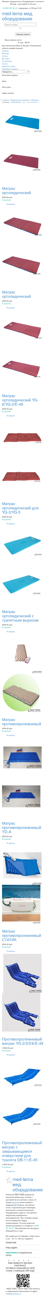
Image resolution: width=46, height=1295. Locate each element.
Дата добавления (32, 102)
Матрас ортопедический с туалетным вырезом (20, 616)
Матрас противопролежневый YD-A (21, 827)
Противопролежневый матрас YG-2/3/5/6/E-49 (22, 1041)
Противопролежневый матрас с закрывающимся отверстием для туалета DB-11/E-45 (22, 1151)
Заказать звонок (23, 34)
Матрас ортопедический (16, 190)
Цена (24, 102)
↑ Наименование (15, 102)
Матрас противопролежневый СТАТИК (21, 935)
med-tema (17, 16)
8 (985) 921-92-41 (10, 8)
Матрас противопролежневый (21, 721)
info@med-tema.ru (13, 1293)
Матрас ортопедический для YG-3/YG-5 (20, 508)
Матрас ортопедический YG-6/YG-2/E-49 (20, 400)
